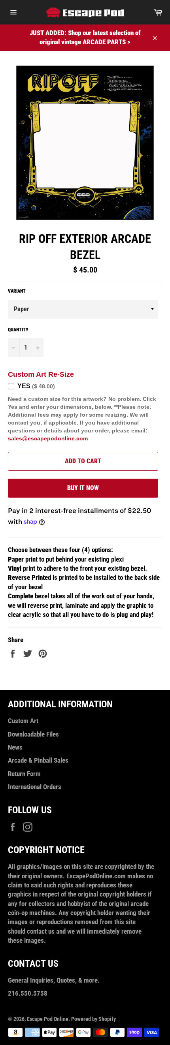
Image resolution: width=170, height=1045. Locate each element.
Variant (17, 291)
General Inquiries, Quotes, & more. (54, 980)
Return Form (24, 774)
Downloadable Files (33, 734)
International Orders (34, 787)
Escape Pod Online (47, 1019)
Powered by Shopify (93, 1019)
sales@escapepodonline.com (48, 438)
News (15, 747)
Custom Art (23, 721)
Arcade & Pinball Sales (38, 760)
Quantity (18, 330)
